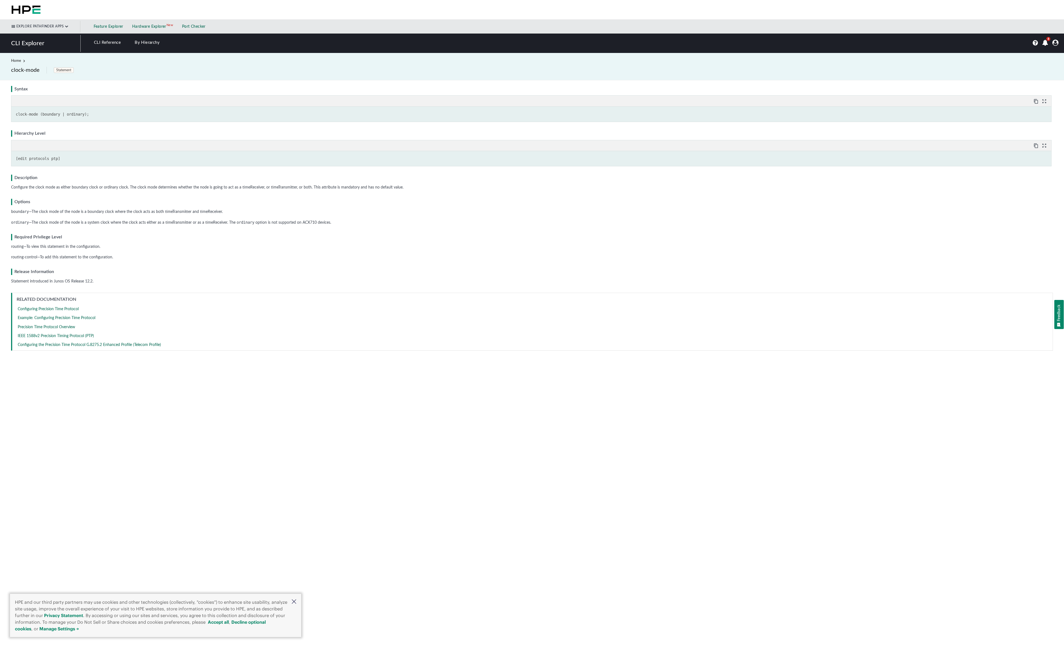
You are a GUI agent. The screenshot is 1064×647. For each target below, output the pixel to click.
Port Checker (194, 27)
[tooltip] (1037, 101)
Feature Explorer (108, 27)
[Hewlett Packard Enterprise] (24, 10)
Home (16, 61)
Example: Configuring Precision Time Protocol (56, 318)
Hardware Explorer (149, 27)
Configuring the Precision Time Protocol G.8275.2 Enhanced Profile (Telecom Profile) (89, 345)
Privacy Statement (63, 615)
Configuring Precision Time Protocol (48, 309)
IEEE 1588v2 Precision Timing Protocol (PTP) (56, 336)
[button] (294, 602)
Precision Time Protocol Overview (46, 327)
